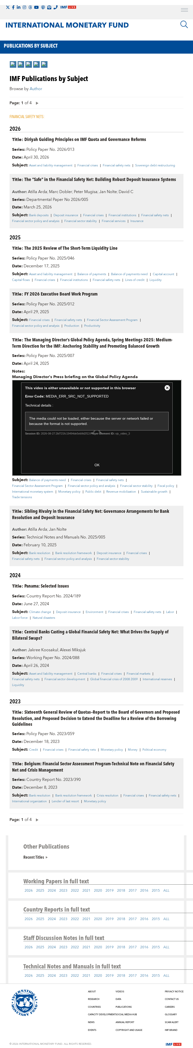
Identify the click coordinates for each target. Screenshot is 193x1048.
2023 (63, 891)
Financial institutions (122, 215)
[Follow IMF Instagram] (24, 7)
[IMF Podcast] (43, 7)
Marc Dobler (60, 191)
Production (71, 326)
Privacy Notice (174, 992)
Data (118, 999)
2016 (144, 891)
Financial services (113, 221)
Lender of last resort (65, 801)
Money (132, 749)
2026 (29, 891)
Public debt (93, 491)
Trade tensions (22, 497)
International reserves (157, 679)
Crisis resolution (107, 795)
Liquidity (156, 280)
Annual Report (125, 1022)
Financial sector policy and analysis (35, 221)
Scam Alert (171, 1022)
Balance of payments (91, 274)
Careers (170, 1007)
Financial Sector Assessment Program (112, 320)
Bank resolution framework (73, 553)
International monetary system (32, 491)
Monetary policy (69, 491)
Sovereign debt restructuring (155, 165)
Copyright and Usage (129, 1030)
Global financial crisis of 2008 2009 (114, 679)
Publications (124, 1007)
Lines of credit (134, 280)
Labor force (20, 618)
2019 (110, 891)
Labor (170, 612)
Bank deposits (39, 215)
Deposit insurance (66, 215)
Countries (94, 1007)
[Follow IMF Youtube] (36, 7)
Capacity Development (102, 1015)
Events (92, 1030)
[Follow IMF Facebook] (13, 7)
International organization (29, 801)
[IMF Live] (173, 1043)
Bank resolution (39, 553)
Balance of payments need (129, 274)
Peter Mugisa (86, 191)
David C (126, 191)
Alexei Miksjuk (73, 650)
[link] (13, 64)
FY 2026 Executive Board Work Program (61, 293)
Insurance (136, 221)
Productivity (92, 326)
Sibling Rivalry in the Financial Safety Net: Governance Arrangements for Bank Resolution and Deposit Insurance (90, 514)
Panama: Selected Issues (46, 585)
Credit (33, 749)
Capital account (163, 274)
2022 (75, 891)
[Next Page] (36, 103)
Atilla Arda (37, 191)
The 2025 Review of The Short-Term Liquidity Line (71, 247)
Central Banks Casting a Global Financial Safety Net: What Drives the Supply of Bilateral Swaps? (90, 634)
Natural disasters (44, 618)
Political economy (154, 749)
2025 (40, 891)
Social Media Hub (126, 1015)
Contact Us (172, 999)
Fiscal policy (166, 486)
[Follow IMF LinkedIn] (18, 7)
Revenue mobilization (121, 491)
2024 (52, 891)
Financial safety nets (116, 165)
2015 (156, 891)
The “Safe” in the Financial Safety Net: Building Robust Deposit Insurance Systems (100, 179)
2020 (98, 891)
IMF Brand (171, 1030)
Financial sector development (64, 679)
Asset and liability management (50, 165)
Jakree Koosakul (43, 650)
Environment (94, 612)
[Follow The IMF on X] (8, 7)
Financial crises (87, 165)
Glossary (171, 1015)
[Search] (184, 24)
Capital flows (21, 280)
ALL (166, 891)
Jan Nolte (108, 191)
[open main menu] (184, 11)
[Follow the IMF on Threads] (30, 7)
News (91, 1022)
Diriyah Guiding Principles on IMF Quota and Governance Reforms (85, 139)
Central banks (86, 673)
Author (36, 88)
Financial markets (138, 673)
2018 (121, 891)
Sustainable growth (154, 491)
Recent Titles (33, 857)
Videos (120, 992)
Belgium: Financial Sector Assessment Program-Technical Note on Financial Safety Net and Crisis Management (93, 766)
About (92, 992)
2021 (86, 891)
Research (94, 999)
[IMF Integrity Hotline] (56, 7)
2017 (133, 891)
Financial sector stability (80, 221)
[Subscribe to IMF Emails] (49, 7)
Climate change (40, 612)
